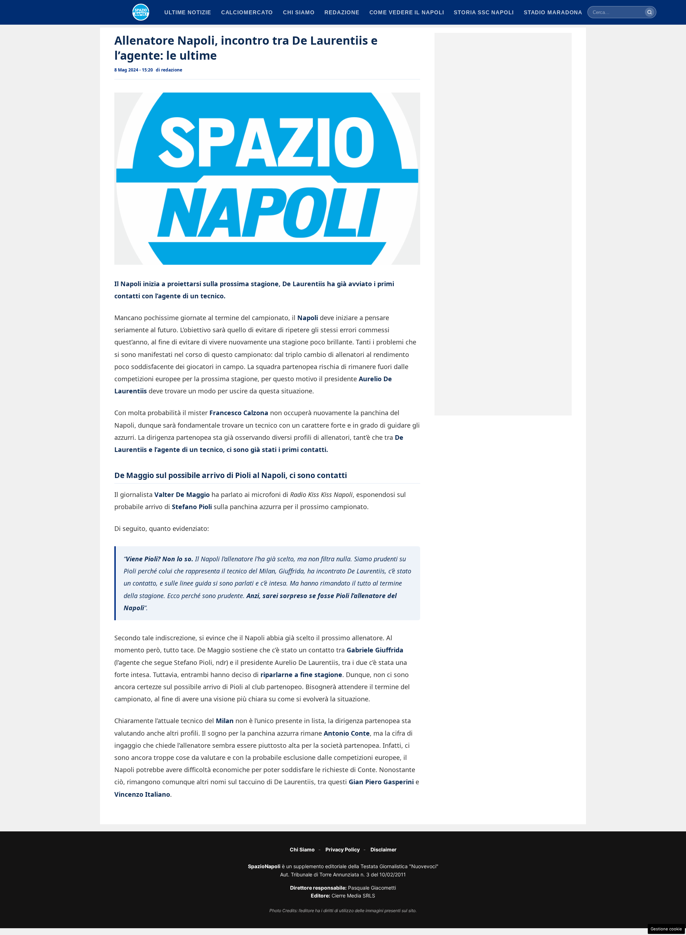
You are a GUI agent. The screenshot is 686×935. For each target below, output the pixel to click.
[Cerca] (649, 12)
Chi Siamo (302, 849)
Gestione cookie (666, 928)
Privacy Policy (342, 849)
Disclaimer (384, 849)
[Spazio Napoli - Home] (140, 12)
